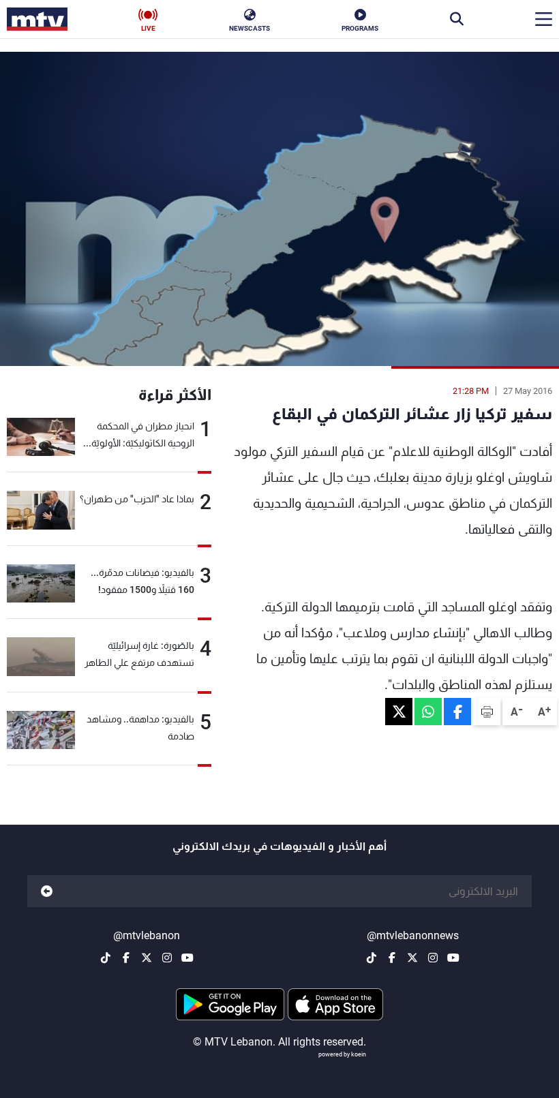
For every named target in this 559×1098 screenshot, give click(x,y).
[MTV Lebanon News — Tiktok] (371, 957)
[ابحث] (457, 19)
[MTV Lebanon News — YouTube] (453, 957)
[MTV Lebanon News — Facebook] (392, 957)
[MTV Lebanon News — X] (412, 957)
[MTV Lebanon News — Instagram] (433, 957)
